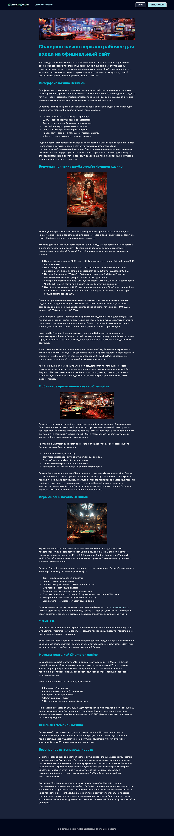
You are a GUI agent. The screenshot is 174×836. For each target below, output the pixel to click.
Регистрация (157, 5)
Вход (140, 5)
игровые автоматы (119, 607)
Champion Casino (44, 5)
